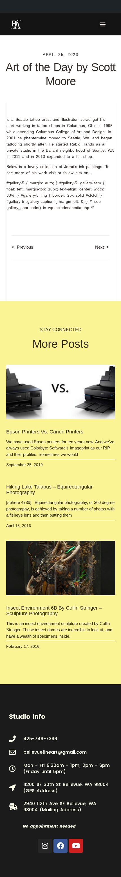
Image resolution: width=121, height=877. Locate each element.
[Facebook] (60, 846)
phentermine (35, 138)
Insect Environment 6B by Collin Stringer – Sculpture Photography (54, 610)
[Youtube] (76, 846)
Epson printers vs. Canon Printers (44, 432)
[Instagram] (45, 846)
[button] (102, 24)
